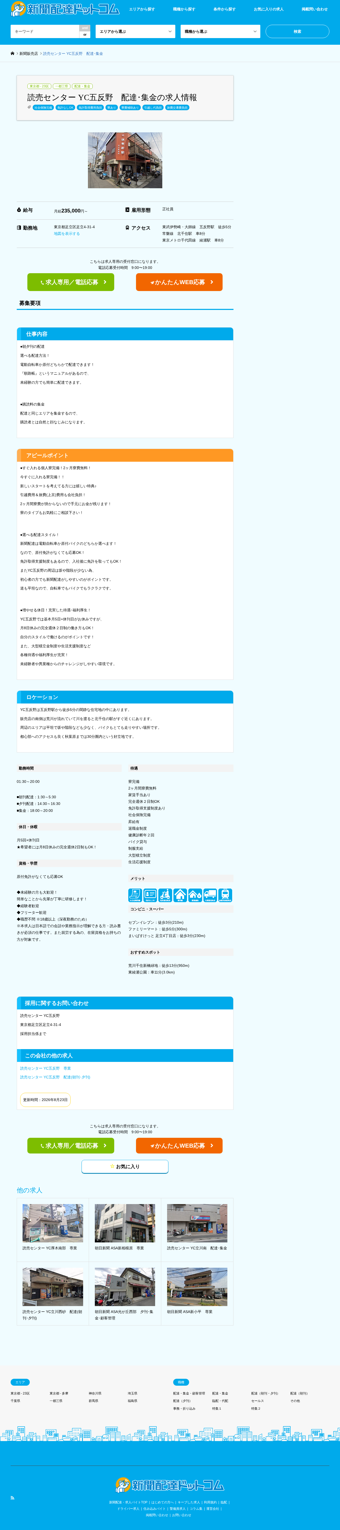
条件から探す (225, 9)
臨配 (224, 1502)
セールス (257, 1401)
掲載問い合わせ (315, 9)
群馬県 (93, 1401)
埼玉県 (132, 1393)
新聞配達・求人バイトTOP (128, 1502)
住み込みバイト (154, 1509)
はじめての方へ (162, 1502)
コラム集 (196, 1509)
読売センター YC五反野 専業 (45, 1068)
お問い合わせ (181, 1515)
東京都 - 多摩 (59, 1393)
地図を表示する (67, 233)
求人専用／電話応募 (72, 282)
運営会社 (212, 1509)
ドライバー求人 (128, 1509)
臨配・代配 (220, 1401)
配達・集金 (82, 86)
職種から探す (184, 9)
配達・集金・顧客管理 (189, 1393)
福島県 (132, 1401)
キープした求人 (189, 1502)
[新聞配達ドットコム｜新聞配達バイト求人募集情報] (170, 1490)
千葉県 (15, 1401)
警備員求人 (178, 1509)
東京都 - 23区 (39, 86)
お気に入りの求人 (269, 9)
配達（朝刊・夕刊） (265, 1393)
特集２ (256, 1408)
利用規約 (210, 1502)
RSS (12, 1498)
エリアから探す (142, 9)
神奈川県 (95, 1393)
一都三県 (61, 86)
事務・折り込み (184, 1408)
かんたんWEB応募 (180, 282)
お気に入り (127, 1166)
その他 (295, 1401)
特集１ (217, 1408)
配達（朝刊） (299, 1393)
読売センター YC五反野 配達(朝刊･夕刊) (55, 1077)
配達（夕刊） (182, 1401)
